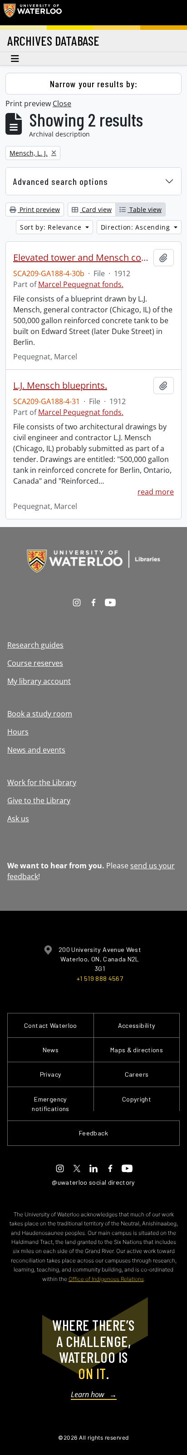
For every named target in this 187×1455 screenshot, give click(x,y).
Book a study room (39, 714)
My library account (39, 681)
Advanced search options (60, 181)
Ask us (18, 819)
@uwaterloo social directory (93, 1182)
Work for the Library (41, 782)
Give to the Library (38, 800)
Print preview (39, 209)
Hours (18, 732)
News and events (36, 750)
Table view (145, 209)
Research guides (35, 645)
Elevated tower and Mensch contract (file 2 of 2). (81, 257)
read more (156, 492)
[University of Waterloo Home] (33, 13)
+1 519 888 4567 (100, 978)
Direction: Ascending (136, 227)
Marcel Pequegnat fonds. (80, 284)
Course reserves (35, 663)
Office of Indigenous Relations (106, 1279)
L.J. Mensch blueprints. (60, 385)
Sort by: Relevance (52, 227)
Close (62, 103)
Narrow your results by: (94, 83)
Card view (96, 209)
